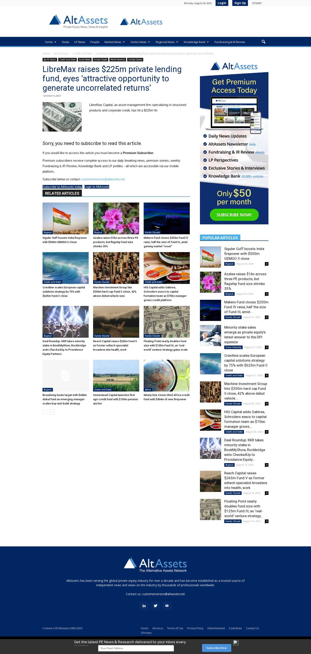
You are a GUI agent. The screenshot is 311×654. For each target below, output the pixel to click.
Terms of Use (175, 628)
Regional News (165, 42)
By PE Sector (61, 53)
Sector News (139, 42)
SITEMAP (257, 3)
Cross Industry (233, 347)
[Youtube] (167, 606)
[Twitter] (155, 606)
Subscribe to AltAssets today (62, 187)
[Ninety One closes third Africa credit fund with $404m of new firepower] (167, 376)
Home (46, 53)
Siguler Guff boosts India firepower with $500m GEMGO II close (244, 254)
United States (135, 59)
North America (118, 59)
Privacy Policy (195, 628)
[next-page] (52, 412)
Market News (113, 42)
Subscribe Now (216, 648)
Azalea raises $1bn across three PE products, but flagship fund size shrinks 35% (115, 242)
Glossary (146, 633)
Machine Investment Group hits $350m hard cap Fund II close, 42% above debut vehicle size (114, 291)
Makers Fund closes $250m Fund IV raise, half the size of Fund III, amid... (246, 307)
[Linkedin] (144, 606)
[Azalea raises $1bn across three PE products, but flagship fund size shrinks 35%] (116, 218)
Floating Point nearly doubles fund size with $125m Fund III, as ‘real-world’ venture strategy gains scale (166, 345)
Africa (148, 389)
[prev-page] (45, 412)
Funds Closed (100, 59)
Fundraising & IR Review (230, 42)
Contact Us (252, 628)
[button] (263, 42)
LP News (79, 42)
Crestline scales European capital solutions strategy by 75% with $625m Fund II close (64, 291)
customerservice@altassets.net (103, 179)
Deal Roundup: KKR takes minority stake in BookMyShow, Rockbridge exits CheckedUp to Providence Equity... (244, 450)
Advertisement (216, 628)
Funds (49, 42)
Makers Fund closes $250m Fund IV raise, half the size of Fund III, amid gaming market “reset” (166, 242)
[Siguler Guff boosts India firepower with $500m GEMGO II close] (66, 218)
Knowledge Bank (194, 42)
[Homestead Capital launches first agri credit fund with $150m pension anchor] (116, 376)
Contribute (235, 628)
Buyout (48, 232)
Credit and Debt (82, 53)
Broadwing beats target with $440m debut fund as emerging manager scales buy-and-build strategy (65, 399)
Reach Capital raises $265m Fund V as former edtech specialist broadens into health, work (115, 345)
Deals (65, 42)
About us (157, 628)
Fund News (84, 59)
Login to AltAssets (96, 187)
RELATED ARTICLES (62, 193)
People (94, 42)
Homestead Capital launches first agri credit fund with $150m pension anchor (115, 399)
